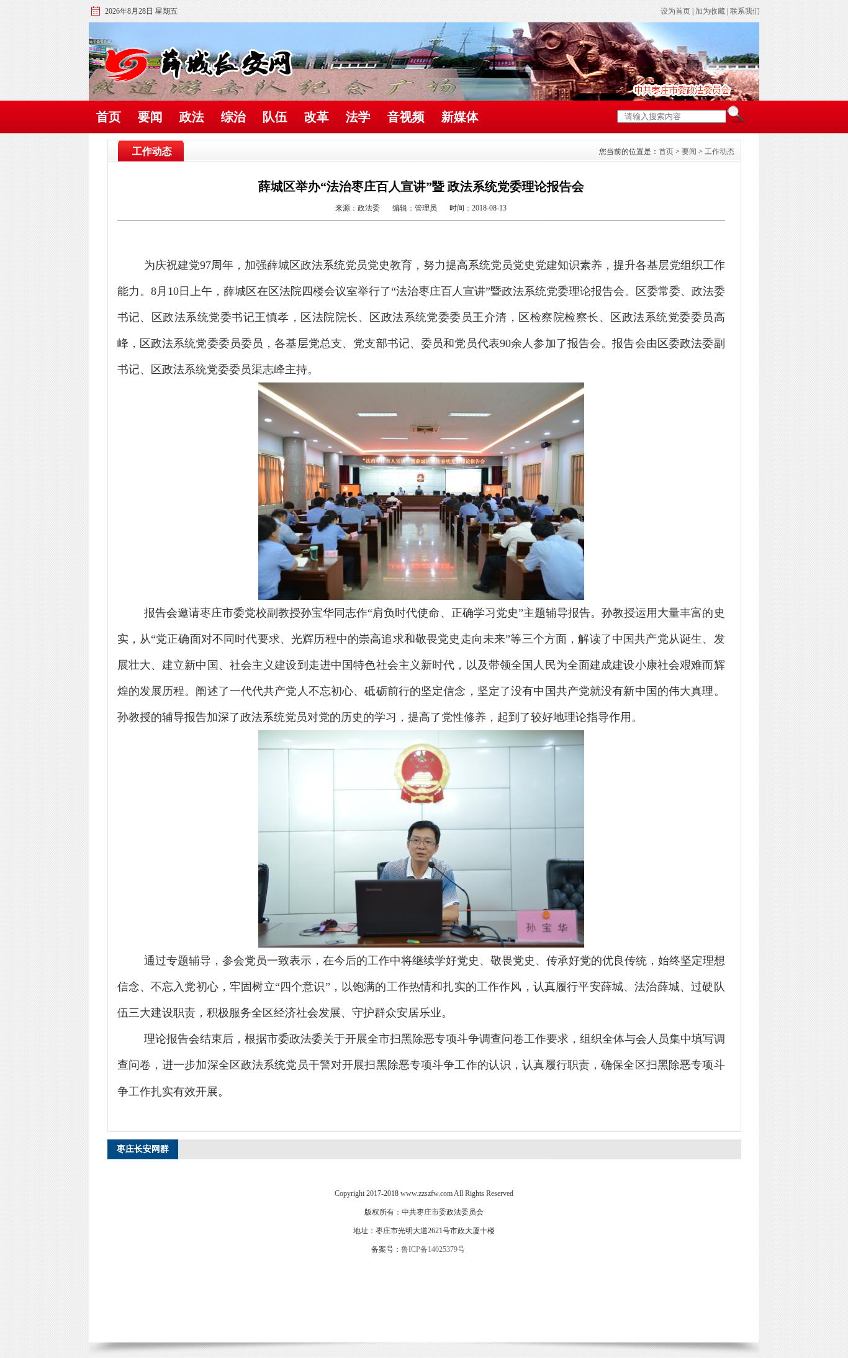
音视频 (406, 117)
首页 (108, 117)
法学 (358, 117)
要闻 (150, 117)
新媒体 (460, 117)
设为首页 (675, 11)
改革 (316, 117)
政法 (191, 117)
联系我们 (745, 11)
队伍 (275, 117)
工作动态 (719, 151)
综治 (233, 117)
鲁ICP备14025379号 (433, 1249)
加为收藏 (710, 11)
